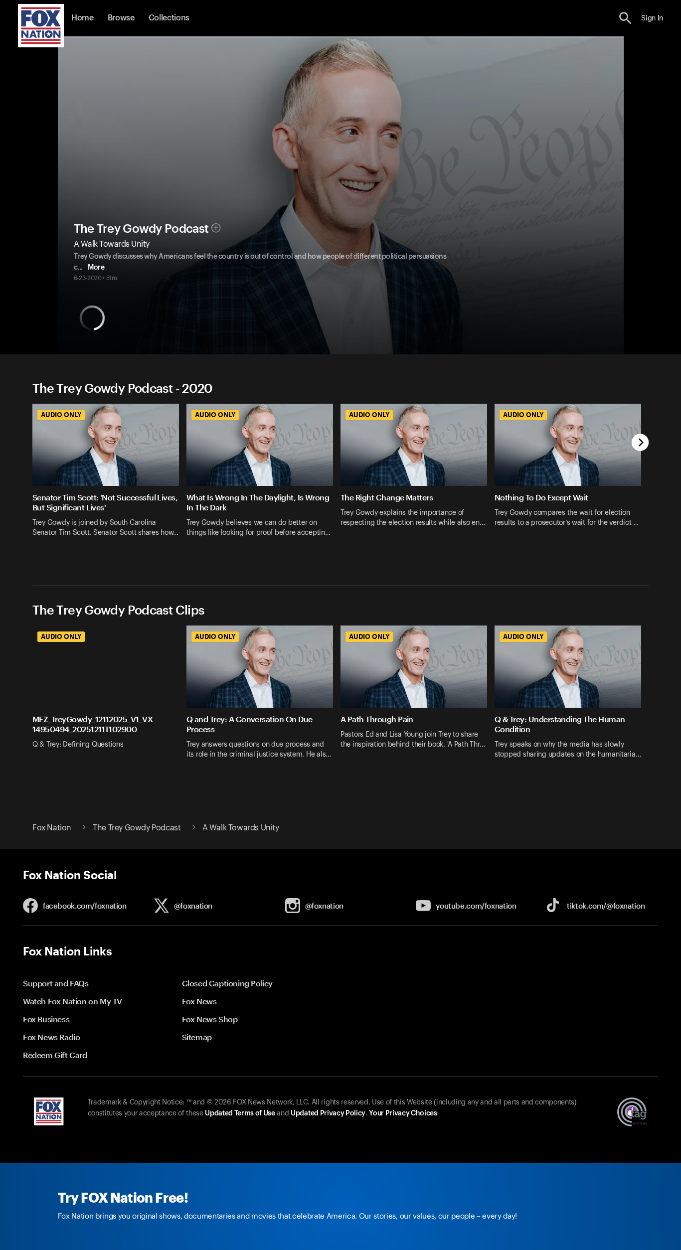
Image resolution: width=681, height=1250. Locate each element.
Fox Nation (51, 828)
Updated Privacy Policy (328, 1113)
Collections (169, 18)
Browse (121, 18)
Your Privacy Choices (403, 1113)
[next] (640, 443)
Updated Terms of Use (240, 1113)
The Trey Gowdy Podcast (141, 229)
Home (82, 18)
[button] (625, 18)
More (96, 267)
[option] (109, 482)
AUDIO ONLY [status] (61, 415)
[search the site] (625, 18)
